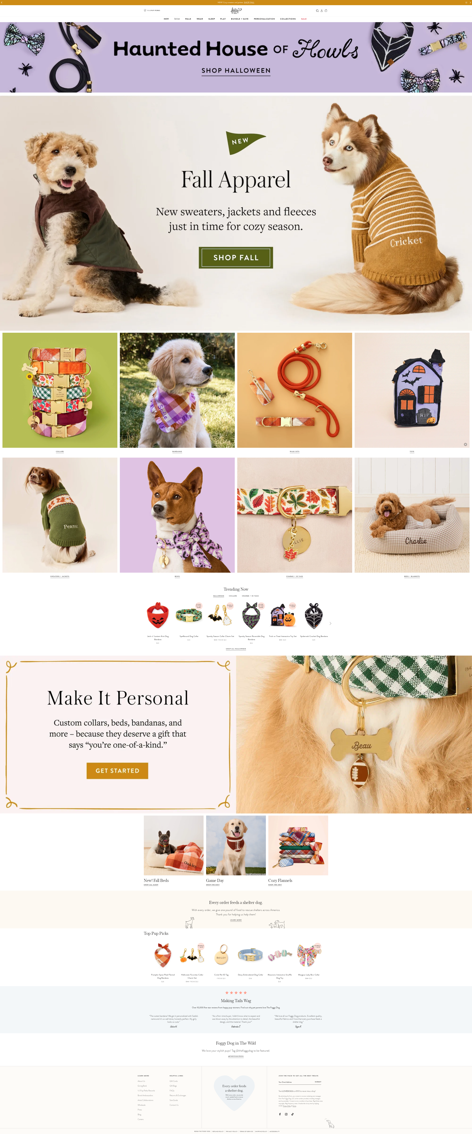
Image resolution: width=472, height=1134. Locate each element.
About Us (141, 1081)
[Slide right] (330, 623)
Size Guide (174, 1100)
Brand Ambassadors (145, 1095)
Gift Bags (173, 1085)
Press (140, 1109)
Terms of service (246, 1131)
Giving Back (142, 1085)
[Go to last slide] (1, 2)
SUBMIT (318, 1082)
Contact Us (174, 1105)
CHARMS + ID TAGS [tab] (250, 596)
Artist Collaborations (145, 1100)
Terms (294, 1106)
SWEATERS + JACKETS (59, 576)
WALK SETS (295, 451)
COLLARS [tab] (233, 596)
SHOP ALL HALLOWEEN (236, 649)
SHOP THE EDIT (213, 885)
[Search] (317, 10)
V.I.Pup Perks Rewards (146, 1090)
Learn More (236, 920)
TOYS (412, 451)
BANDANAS (177, 451)
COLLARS (60, 451)
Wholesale (141, 1105)
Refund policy (218, 1131)
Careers (141, 1119)
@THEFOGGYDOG (236, 1056)
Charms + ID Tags (294, 576)
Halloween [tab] (218, 596)
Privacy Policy (287, 1106)
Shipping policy (261, 1131)
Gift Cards (174, 1081)
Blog (139, 1114)
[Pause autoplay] (466, 3)
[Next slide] (470, 2)
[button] (326, 10)
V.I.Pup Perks (154, 10)
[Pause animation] (465, 444)
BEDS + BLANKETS (412, 576)
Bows (177, 576)
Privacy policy (232, 1131)
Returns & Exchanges (178, 1095)
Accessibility (275, 1131)
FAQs (172, 1090)
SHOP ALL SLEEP (151, 885)
